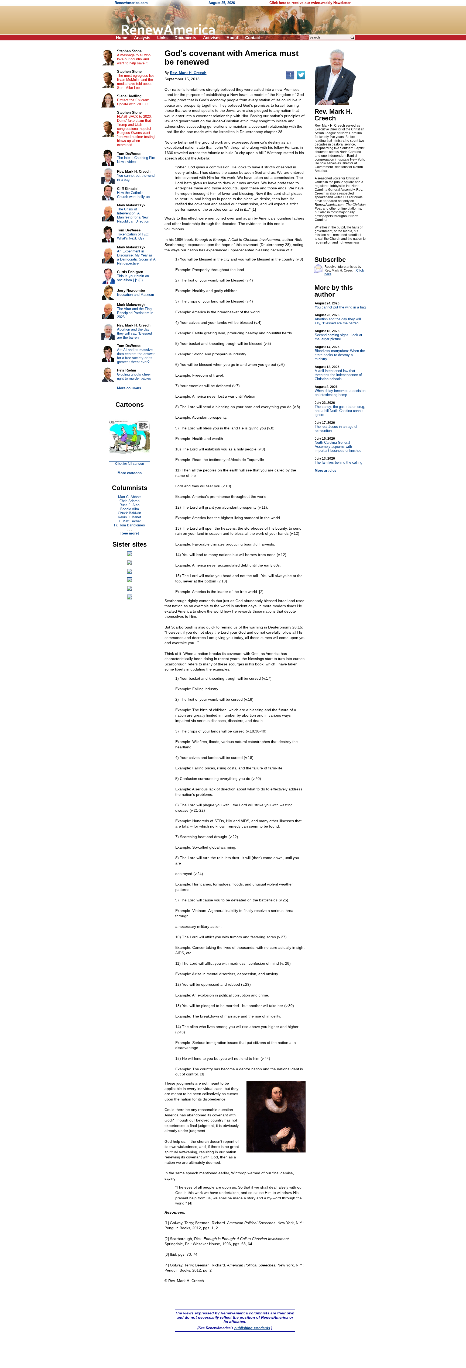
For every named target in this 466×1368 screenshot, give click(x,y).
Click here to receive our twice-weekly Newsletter (310, 3)
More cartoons (130, 473)
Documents (185, 37)
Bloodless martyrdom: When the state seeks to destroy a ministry (340, 353)
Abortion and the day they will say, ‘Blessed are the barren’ (338, 319)
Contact (252, 37)
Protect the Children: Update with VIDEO (133, 102)
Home (121, 37)
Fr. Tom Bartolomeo (129, 525)
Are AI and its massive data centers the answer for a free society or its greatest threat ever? (136, 356)
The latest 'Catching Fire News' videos (136, 160)
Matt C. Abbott (129, 497)
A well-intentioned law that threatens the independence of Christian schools (338, 373)
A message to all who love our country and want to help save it (133, 59)
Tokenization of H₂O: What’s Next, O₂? (133, 236)
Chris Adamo (129, 501)
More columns (129, 388)
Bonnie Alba (129, 509)
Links (162, 37)
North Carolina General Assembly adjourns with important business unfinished (338, 445)
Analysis (142, 37)
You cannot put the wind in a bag (340, 305)
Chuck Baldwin (129, 513)
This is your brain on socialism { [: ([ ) (133, 278)
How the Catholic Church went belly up (133, 195)
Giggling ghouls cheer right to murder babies (134, 376)
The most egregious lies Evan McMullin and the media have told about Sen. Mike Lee (136, 82)
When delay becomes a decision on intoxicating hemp (340, 391)
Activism (211, 37)
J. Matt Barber (129, 521)
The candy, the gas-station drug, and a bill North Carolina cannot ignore (340, 409)
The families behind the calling (338, 460)
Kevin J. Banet (129, 517)
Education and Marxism (135, 295)
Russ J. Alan (129, 505)
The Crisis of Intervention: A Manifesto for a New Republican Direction (133, 215)
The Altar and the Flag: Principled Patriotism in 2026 (135, 313)
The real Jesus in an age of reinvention (336, 427)
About (232, 37)
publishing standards (252, 1328)
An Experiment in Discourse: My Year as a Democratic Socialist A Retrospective (136, 257)
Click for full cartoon (129, 464)
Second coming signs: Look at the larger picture (338, 335)
